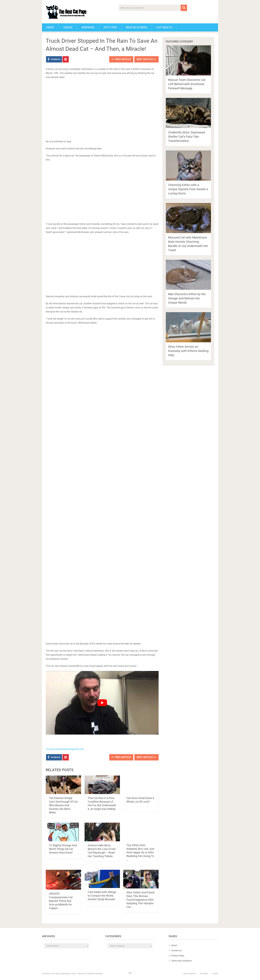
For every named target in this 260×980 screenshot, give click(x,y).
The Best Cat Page (50, 973)
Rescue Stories (136, 27)
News (50, 27)
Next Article (145, 59)
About (174, 945)
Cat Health (164, 27)
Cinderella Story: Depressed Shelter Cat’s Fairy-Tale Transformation (186, 137)
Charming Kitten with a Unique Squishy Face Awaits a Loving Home (188, 189)
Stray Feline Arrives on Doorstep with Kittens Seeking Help (188, 351)
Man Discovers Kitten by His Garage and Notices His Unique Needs (187, 298)
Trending (204, 973)
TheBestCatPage (94, 973)
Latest (215, 973)
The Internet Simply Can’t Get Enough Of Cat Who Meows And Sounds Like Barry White (63, 805)
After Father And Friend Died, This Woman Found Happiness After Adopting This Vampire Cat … (140, 899)
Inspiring (88, 27)
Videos (67, 27)
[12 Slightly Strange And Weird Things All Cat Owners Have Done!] (63, 832)
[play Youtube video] (102, 703)
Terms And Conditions (181, 961)
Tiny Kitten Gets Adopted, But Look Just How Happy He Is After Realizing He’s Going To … (140, 852)
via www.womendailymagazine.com (65, 749)
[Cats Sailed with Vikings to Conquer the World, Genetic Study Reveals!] (102, 879)
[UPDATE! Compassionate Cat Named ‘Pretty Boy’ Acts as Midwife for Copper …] (63, 880)
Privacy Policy (177, 955)
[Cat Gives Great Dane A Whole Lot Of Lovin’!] (141, 785)
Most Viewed (189, 973)
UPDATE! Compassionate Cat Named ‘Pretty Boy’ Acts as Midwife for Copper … (61, 901)
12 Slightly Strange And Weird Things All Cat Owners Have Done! (63, 849)
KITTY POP (110, 27)
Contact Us (176, 950)
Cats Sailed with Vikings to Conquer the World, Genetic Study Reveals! (102, 895)
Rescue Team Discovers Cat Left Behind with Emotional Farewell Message (187, 84)
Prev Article (122, 59)
